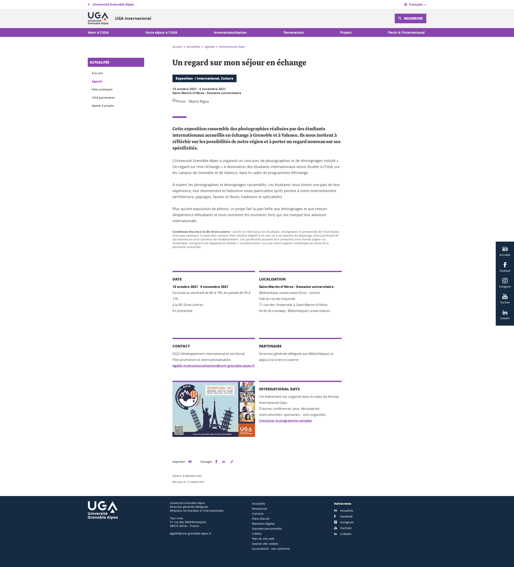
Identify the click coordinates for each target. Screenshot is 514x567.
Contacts (258, 513)
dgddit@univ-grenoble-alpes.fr (190, 533)
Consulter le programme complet (285, 420)
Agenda (97, 81)
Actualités (99, 62)
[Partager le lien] (231, 462)
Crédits (257, 534)
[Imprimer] (190, 462)
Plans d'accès (261, 518)
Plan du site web (263, 539)
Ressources (259, 508)
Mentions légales (263, 523)
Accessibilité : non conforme (271, 549)
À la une (97, 73)
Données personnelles (267, 529)
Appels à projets (103, 105)
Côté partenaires (103, 97)
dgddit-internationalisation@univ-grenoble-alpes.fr (213, 365)
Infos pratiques (102, 89)
